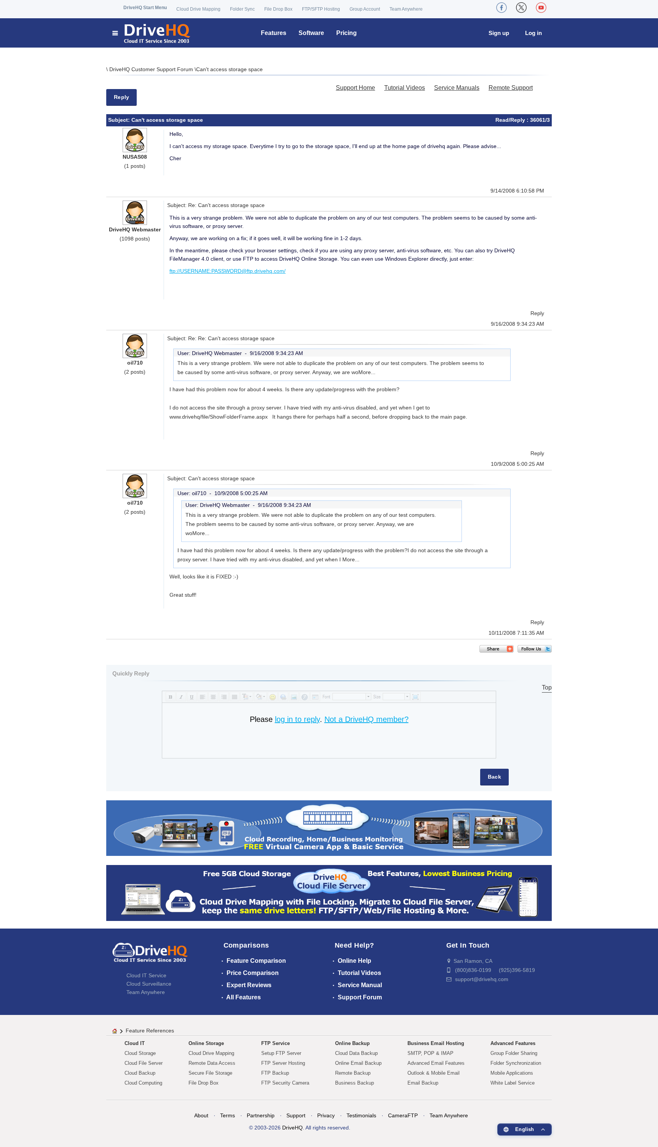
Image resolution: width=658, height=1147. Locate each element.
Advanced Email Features (436, 1063)
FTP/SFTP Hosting (321, 9)
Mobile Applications (511, 1073)
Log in (533, 33)
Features (273, 33)
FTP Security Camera (285, 1083)
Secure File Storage (210, 1073)
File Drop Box (278, 9)
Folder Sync (242, 9)
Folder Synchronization (515, 1063)
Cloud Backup (140, 1073)
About (201, 1115)
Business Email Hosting (435, 1043)
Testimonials (361, 1115)
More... (366, 372)
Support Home (355, 87)
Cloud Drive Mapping (198, 9)
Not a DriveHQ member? (366, 719)
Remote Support (511, 87)
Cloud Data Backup (356, 1053)
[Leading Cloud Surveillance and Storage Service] (329, 827)
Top (547, 687)
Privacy (326, 1115)
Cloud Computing (143, 1083)
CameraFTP (403, 1115)
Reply (121, 97)
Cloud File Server (144, 1063)
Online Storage (206, 1043)
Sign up (499, 33)
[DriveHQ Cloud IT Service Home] (151, 33)
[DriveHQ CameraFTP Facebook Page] (501, 7)
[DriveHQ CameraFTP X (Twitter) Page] (521, 7)
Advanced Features (512, 1043)
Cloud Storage (140, 1053)
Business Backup (354, 1083)
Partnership (261, 1115)
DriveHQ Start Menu (145, 7)
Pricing (346, 33)
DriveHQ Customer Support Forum (152, 69)
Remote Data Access (211, 1063)
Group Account (365, 9)
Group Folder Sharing (513, 1053)
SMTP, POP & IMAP (430, 1053)
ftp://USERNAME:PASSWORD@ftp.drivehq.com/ (227, 271)
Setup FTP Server (281, 1053)
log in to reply (297, 719)
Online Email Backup (358, 1063)
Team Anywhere (406, 9)
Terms (227, 1115)
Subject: (119, 120)
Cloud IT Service (146, 975)
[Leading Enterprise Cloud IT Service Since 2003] (329, 892)
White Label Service (512, 1083)
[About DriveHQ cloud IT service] (150, 956)
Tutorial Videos (404, 87)
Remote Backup (353, 1073)
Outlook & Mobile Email (433, 1073)
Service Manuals (456, 87)
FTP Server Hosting (283, 1063)
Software (311, 33)
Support (295, 1115)
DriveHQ (292, 1128)
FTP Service (275, 1043)
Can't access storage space (229, 69)
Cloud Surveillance (148, 984)
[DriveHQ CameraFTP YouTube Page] (541, 7)
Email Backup (422, 1083)
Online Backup (352, 1043)
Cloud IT (135, 1043)
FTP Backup (275, 1073)
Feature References (150, 1031)
